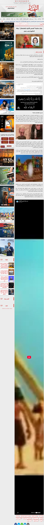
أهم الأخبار (39, 19)
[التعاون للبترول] (7, 123)
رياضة (36, 19)
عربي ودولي (31, 19)
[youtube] (24, 1)
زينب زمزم (41, 516)
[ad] (7, 31)
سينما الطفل (36, 521)
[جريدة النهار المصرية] (22, 14)
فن (14, 19)
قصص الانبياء (34, 516)
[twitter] (26, 1)
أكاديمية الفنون (18, 518)
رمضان (17, 516)
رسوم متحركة (35, 518)
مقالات (4, 19)
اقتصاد (21, 19)
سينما (41, 521)
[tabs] (16, 1)
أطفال (41, 518)
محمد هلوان (38, 52)
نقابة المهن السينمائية (27, 518)
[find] (20, 1)
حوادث (17, 19)
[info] (18, 1)
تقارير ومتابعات (25, 19)
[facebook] (28, 1)
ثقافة (12, 19)
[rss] (22, 1)
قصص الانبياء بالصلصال (25, 516)
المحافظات (8, 19)
